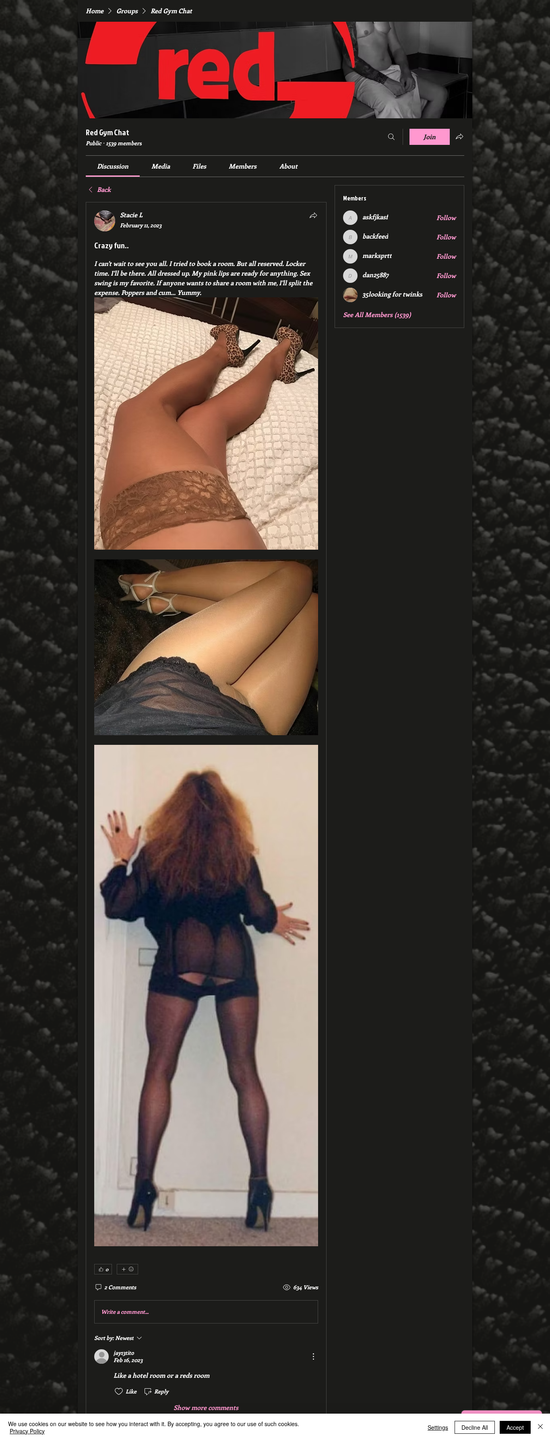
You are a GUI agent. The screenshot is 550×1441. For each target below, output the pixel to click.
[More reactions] (127, 1269)
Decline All (474, 1427)
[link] (112, 166)
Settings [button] (438, 1427)
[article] (206, 811)
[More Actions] (313, 1356)
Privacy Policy (27, 1431)
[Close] (540, 1427)
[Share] (313, 215)
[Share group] (459, 136)
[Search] (391, 137)
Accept (515, 1427)
